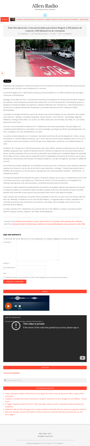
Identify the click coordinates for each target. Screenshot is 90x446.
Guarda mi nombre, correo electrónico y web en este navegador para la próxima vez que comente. (37, 277)
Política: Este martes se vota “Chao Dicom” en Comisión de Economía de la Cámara (48, 221)
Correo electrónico (9, 268)
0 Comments (67, 34)
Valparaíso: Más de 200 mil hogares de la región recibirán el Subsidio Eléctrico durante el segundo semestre (45, 409)
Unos (48, 443)
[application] (45, 338)
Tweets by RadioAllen (11, 373)
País (54, 34)
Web (4, 273)
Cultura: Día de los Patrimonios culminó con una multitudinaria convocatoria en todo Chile (48, 224)
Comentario (7, 242)
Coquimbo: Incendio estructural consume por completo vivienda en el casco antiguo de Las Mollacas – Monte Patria (44, 19)
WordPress (60, 443)
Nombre (6, 263)
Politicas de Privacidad (33, 443)
